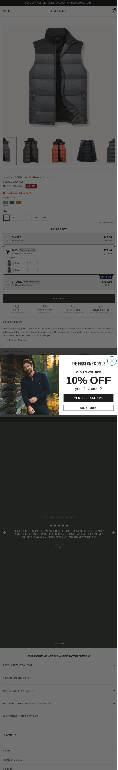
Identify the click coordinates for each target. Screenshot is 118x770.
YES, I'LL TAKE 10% (87, 398)
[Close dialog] (110, 360)
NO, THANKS (87, 408)
